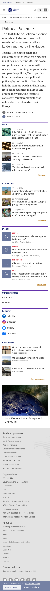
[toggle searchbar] (34, 10)
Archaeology (8, 478)
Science (6, 497)
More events (41, 285)
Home (4, 17)
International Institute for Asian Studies (19, 517)
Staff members (28, 3)
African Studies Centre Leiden (15, 505)
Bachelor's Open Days (12, 460)
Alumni (5, 534)
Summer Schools (10, 453)
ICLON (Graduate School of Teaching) (18, 513)
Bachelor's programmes (12, 437)
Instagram (9, 322)
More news (42, 175)
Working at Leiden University (14, 526)
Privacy (6, 557)
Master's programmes (12, 441)
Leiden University (7, 3)
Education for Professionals (14, 449)
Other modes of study (12, 456)
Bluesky (8, 328)
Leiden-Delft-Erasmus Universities (16, 542)
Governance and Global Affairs (15, 482)
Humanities (7, 486)
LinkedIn (8, 316)
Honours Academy (10, 509)
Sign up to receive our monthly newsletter (20, 571)
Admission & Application (13, 468)
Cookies (6, 553)
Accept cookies (11, 587)
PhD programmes (10, 445)
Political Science (13, 116)
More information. (32, 583)
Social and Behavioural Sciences (20, 17)
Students (18, 3)
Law (4, 489)
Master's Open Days (11, 464)
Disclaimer (7, 550)
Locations (7, 546)
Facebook (9, 334)
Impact (5, 538)
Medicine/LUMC (9, 493)
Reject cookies (32, 587)
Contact (6, 561)
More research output (38, 379)
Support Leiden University (13, 530)
